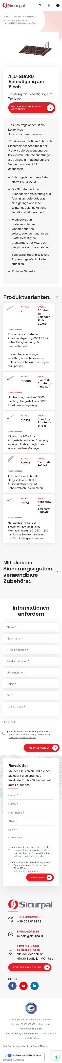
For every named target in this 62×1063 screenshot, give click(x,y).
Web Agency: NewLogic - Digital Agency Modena (25, 1046)
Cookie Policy (32, 1038)
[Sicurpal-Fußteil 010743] (10, 460)
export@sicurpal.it (30, 936)
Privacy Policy (48, 1033)
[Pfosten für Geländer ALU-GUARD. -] (10, 308)
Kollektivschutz (30, 17)
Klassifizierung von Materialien (22, 1033)
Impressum (45, 1024)
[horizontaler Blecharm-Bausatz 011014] (10, 500)
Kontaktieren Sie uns (27, 967)
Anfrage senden (39, 747)
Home (7, 17)
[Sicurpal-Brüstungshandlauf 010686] (10, 378)
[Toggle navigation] (58, 5)
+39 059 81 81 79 (29, 921)
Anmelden (37, 877)
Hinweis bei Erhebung (13, 1060)
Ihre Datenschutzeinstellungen (26, 1055)
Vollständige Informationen (22, 737)
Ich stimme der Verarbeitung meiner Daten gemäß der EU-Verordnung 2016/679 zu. (30, 734)
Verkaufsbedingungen (31, 1028)
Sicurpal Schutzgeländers (15, 21)
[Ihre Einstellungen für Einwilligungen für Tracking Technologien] (56, 1057)
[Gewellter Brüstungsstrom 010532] (10, 417)
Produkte (17, 17)
